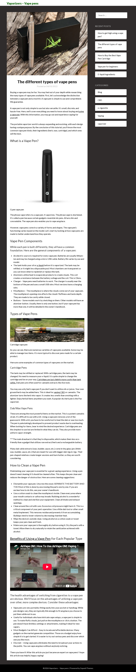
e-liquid (40, 265)
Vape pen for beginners (108, 66)
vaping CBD (59, 392)
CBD (100, 100)
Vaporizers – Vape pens (22, 3)
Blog (100, 92)
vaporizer (102, 124)
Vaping (101, 116)
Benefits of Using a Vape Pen (30, 538)
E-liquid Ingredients (106, 74)
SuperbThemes (86, 668)
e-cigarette (103, 108)
